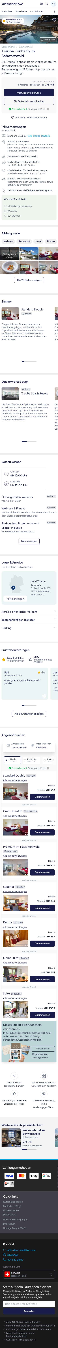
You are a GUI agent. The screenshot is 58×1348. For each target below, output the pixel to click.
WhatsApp (12, 211)
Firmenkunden (11, 1210)
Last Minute (36, 11)
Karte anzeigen (15, 598)
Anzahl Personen (43, 743)
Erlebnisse (7, 11)
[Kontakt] (41, 4)
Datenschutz (9, 1214)
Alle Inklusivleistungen (15, 780)
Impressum (9, 1223)
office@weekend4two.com (20, 206)
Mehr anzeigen (29, 541)
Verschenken (43, 1048)
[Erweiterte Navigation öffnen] (55, 11)
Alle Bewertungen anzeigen (29, 713)
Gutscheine (21, 11)
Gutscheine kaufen (13, 1201)
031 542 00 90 (14, 215)
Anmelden (29, 1311)
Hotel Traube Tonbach (38, 135)
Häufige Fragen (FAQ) (14, 1227)
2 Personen (41, 747)
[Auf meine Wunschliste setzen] (54, 20)
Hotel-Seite (36, 594)
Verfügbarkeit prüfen (29, 92)
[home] (20, 3)
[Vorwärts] (53, 760)
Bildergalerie (49, 39)
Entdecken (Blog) (12, 1206)
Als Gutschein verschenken (29, 101)
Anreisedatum (17, 743)
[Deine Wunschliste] (47, 4)
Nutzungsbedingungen (15, 1219)
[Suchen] (53, 4)
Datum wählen (19, 747)
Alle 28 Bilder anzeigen (29, 280)
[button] (15, 791)
